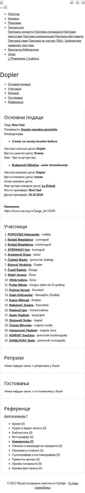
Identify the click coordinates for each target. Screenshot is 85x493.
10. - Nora (20, 280)
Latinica (34, 58)
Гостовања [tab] (15, 97)
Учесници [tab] (14, 88)
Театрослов (16, 27)
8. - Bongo (21, 270)
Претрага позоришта (48, 31)
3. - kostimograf (28, 244)
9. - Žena (20, 274)
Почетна (13, 14)
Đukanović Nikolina (25, 165)
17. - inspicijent (24, 315)
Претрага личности (21, 31)
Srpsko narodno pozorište (39, 129)
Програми (14, 23)
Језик (11, 54)
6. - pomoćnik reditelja (29, 259)
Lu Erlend (48, 185)
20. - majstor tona (30, 330)
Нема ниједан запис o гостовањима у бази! (34, 391)
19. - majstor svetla (28, 325)
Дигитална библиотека (23, 49)
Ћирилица (18, 58)
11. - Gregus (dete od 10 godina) (35, 285)
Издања (13, 18)
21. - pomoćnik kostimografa (36, 335)
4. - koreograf (24, 249)
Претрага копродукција (38, 36)
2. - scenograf (26, 239)
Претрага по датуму (42, 40)
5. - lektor (23, 254)
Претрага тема (18, 40)
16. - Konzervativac (26, 310)
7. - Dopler (23, 264)
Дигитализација (15, 416)
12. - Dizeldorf (24, 290)
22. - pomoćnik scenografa (35, 340)
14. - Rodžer (23, 300)
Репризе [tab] (13, 93)
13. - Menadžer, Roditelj (32, 295)
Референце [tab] (15, 102)
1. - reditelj (27, 234)
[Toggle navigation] (1, 7)
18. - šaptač (24, 320)
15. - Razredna (26, 305)
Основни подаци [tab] (19, 84)
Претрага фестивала (69, 36)
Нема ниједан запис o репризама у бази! (32, 365)
